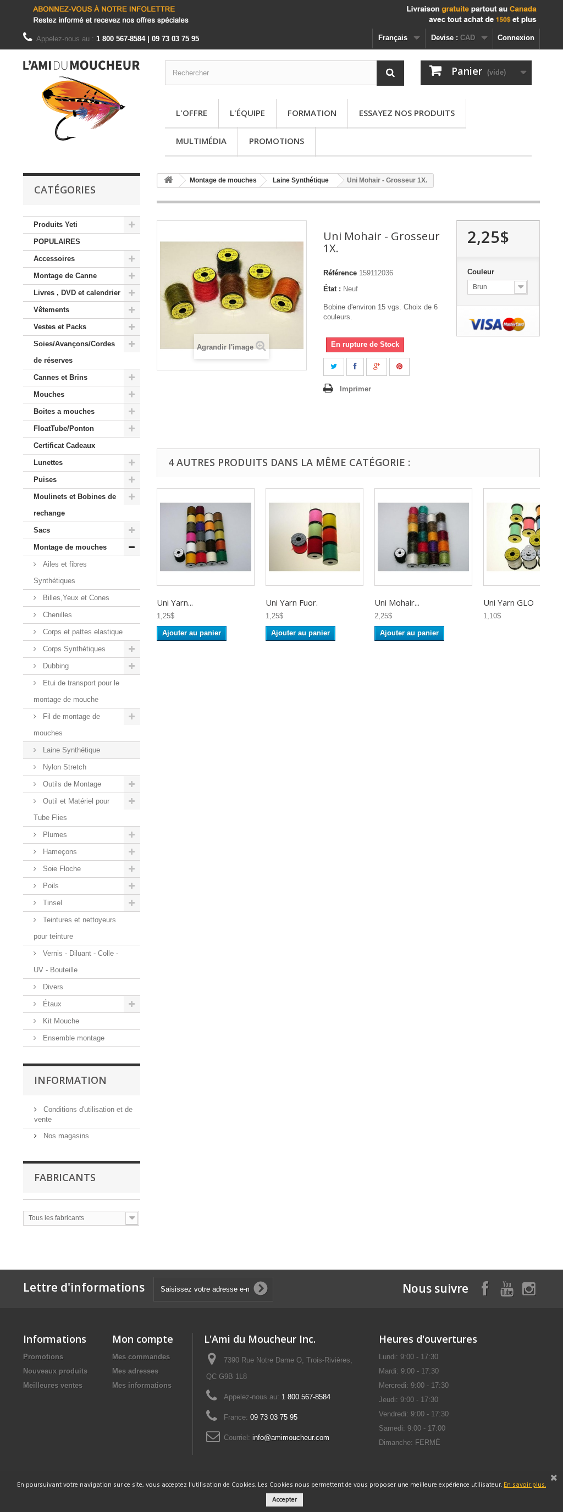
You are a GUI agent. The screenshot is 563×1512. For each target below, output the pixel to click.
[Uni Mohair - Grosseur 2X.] (423, 537)
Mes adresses (135, 1371)
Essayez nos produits (407, 112)
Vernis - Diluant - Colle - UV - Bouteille (76, 961)
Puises (45, 479)
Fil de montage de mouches (67, 724)
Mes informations (142, 1385)
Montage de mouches (70, 547)
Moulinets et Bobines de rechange (75, 504)
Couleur (481, 272)
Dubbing (55, 666)
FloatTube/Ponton (64, 428)
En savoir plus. (525, 1485)
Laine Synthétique (70, 750)
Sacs (42, 530)
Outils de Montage (71, 784)
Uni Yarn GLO (508, 602)
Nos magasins (65, 1136)
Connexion (516, 38)
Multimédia (201, 140)
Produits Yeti (56, 224)
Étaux (51, 1004)
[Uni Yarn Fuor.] (314, 537)
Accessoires (54, 258)
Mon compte (142, 1338)
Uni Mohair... (397, 602)
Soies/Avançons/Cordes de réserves (74, 352)
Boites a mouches (64, 411)
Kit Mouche (60, 1021)
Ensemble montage (72, 1038)
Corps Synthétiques (73, 649)
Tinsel (51, 903)
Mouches (49, 394)
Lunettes (48, 462)
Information (70, 1080)
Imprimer (355, 389)
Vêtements (51, 310)
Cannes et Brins (60, 377)
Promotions (276, 140)
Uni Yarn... (175, 602)
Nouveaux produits (55, 1371)
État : (332, 289)
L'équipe (247, 112)
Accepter (284, 1499)
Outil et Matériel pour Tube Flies (71, 809)
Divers (52, 987)
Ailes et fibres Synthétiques (60, 572)
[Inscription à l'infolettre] (281, 14)
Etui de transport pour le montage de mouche (76, 691)
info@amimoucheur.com (290, 1437)
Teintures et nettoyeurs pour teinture (75, 928)
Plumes (54, 834)
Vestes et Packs (60, 327)
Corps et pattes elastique (82, 632)
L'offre (191, 112)
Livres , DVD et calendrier (77, 293)
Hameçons (59, 852)
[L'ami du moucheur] (81, 100)
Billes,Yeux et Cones (75, 598)
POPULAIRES (57, 241)
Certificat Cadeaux (64, 445)
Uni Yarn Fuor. (292, 602)
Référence (340, 273)
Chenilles (56, 615)
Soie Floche (61, 869)
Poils (50, 886)
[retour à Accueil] (168, 180)
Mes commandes (141, 1357)
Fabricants (65, 1177)
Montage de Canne (65, 276)
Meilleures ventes (52, 1385)
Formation (312, 112)
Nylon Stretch (63, 767)
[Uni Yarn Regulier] (206, 537)
